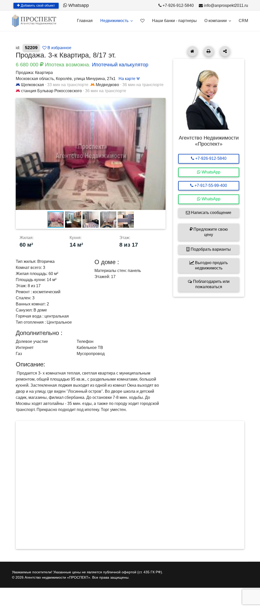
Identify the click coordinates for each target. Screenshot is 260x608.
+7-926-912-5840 (178, 5)
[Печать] (209, 51)
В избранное (58, 48)
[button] (161, 103)
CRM (243, 20)
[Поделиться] (225, 51)
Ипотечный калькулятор (120, 64)
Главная (85, 20)
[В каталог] (192, 51)
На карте (127, 78)
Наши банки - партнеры (174, 20)
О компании (215, 20)
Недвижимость (114, 20)
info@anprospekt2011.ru (226, 5)
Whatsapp (78, 5)
